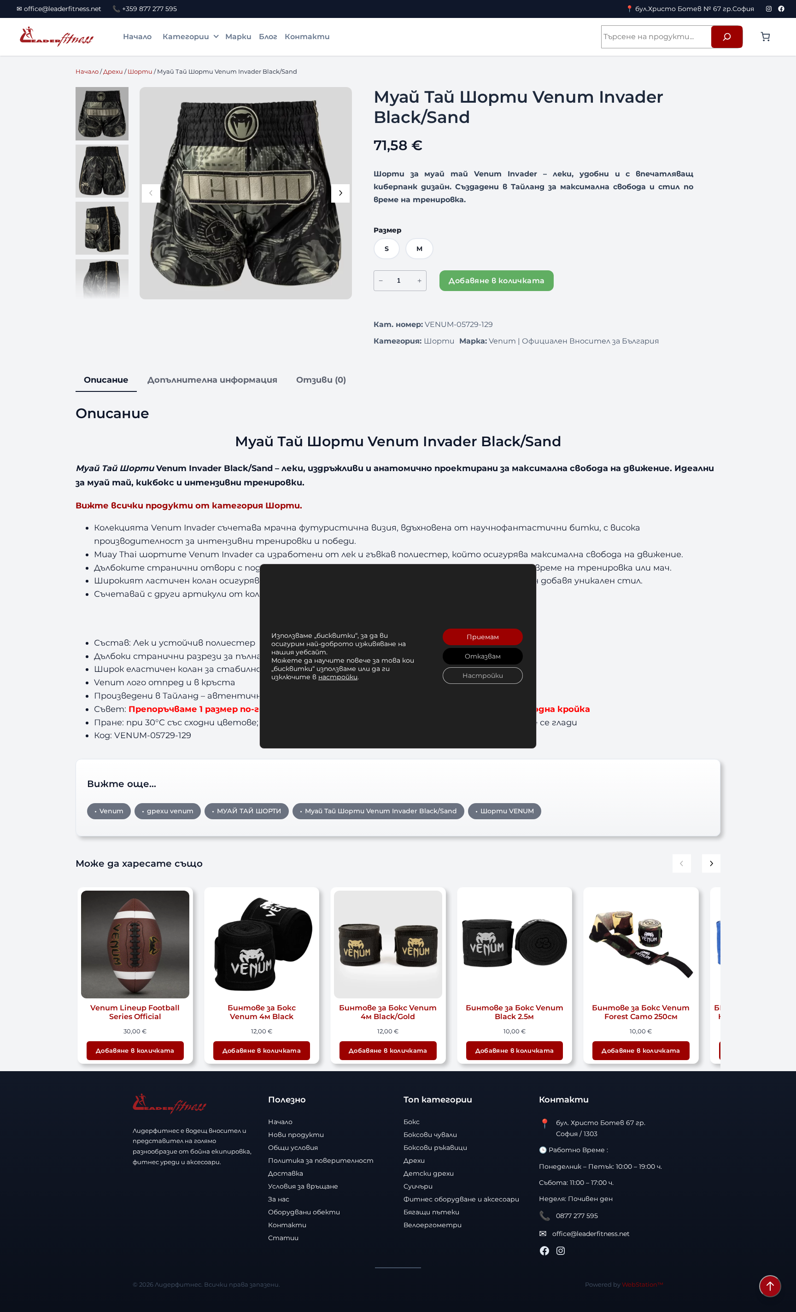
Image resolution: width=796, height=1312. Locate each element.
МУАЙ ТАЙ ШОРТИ (249, 811)
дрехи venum (170, 811)
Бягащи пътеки (431, 1212)
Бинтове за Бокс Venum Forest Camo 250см (641, 1012)
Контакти (307, 36)
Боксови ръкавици (435, 1147)
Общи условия (293, 1147)
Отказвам (483, 656)
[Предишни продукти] (682, 863)
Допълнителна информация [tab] (212, 380)
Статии (283, 1238)
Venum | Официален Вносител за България (574, 341)
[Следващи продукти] (711, 863)
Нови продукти (296, 1135)
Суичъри (418, 1186)
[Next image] (340, 193)
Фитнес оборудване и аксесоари (461, 1199)
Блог (268, 36)
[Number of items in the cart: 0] (765, 36)
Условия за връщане (303, 1186)
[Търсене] (727, 37)
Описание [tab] (106, 380)
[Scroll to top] (770, 1286)
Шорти (140, 71)
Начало (137, 36)
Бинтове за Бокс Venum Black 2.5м (514, 1012)
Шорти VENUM (507, 811)
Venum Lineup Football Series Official (135, 1012)
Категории (186, 36)
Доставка (285, 1173)
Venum (111, 811)
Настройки (482, 675)
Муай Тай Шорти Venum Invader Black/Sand (381, 811)
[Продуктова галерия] (246, 193)
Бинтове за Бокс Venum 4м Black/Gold (388, 1012)
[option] (102, 171)
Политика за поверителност (321, 1160)
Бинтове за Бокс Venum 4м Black (262, 1012)
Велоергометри (433, 1225)
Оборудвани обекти (304, 1212)
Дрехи (113, 71)
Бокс (412, 1122)
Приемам (483, 637)
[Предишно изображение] (151, 193)
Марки (238, 36)
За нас (278, 1199)
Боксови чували (430, 1135)
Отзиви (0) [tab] (321, 380)
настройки (337, 677)
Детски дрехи (429, 1173)
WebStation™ (642, 1284)
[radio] (387, 248)
